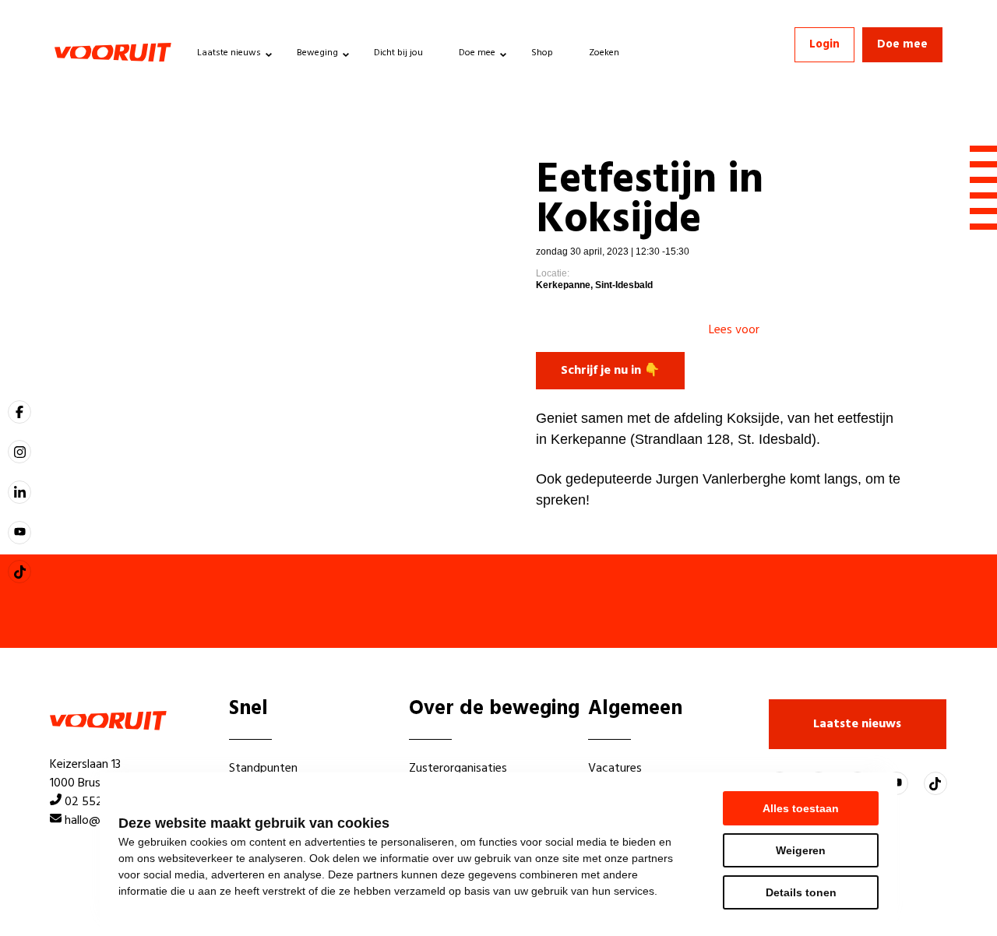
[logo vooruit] (113, 52)
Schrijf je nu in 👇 (610, 371)
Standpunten (263, 768)
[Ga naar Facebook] (19, 412)
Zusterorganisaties (458, 768)
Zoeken (604, 53)
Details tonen (801, 892)
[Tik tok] (19, 571)
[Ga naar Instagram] (19, 451)
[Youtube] (19, 532)
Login (824, 44)
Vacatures (615, 768)
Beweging (317, 53)
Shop (542, 53)
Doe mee (477, 53)
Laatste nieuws (229, 53)
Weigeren (801, 850)
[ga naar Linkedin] (19, 492)
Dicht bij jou (398, 53)
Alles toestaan (801, 808)
